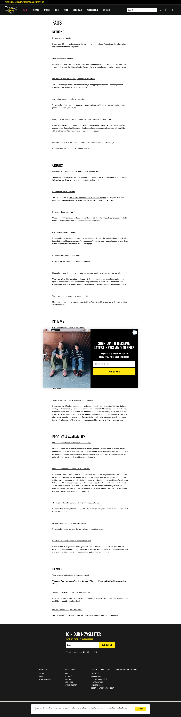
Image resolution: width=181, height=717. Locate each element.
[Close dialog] (135, 332)
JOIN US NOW (114, 371)
